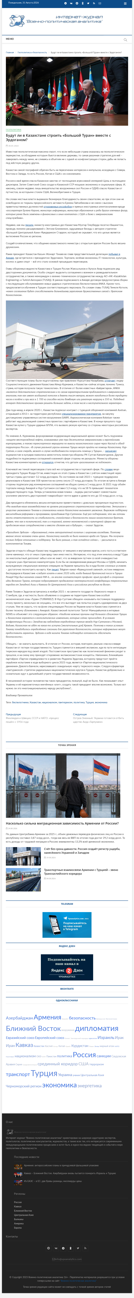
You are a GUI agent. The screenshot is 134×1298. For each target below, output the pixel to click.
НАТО (117, 1046)
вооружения (67, 1030)
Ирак (119, 1038)
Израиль (106, 1037)
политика (79, 702)
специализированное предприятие (81, 414)
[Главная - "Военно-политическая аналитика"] (57, 14)
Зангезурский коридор (79, 1038)
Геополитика (13, 130)
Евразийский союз (20, 1038)
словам (109, 469)
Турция (90, 702)
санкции (104, 1056)
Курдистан (79, 1046)
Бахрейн (65, 1019)
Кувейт (68, 1046)
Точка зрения (67, 745)
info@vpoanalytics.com (68, 1259)
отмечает (110, 381)
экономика (101, 702)
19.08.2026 (50, 858)
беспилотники (20, 702)
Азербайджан (19, 1018)
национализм (49, 702)
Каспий (49, 1046)
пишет (55, 569)
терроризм (96, 1064)
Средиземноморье (30, 1065)
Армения (47, 1017)
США (83, 1064)
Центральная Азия (92, 1075)
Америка (19, 1224)
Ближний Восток (33, 1028)
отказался (47, 462)
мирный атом (107, 1046)
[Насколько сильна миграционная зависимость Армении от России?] (67, 785)
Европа (18, 1228)
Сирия (19, 1064)
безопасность (82, 1018)
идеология (93, 1038)
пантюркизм (65, 702)
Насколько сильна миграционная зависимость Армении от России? (62, 823)
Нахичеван (10, 1057)
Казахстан (35, 702)
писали (29, 225)
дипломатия (96, 1028)
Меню (10, 39)
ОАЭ (38, 1056)
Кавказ (24, 1045)
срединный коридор (58, 1064)
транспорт (18, 1074)
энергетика (89, 1086)
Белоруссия (100, 1019)
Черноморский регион (24, 1086)
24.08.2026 (12, 828)
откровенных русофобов (58, 207)
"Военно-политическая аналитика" (78, 1281)
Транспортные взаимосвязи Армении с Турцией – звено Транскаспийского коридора (81, 871)
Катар (55, 1046)
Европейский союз (49, 1038)
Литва (96, 1046)
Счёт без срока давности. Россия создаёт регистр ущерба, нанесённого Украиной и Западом (82, 850)
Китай (62, 1046)
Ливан (91, 1046)
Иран (10, 1046)
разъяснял (111, 451)
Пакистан (51, 1056)
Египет (67, 1038)
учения (76, 1075)
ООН (44, 1057)
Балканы (18, 1219)
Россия (84, 1055)
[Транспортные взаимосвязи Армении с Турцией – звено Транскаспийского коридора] (23, 879)
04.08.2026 (50, 879)
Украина (65, 1075)
